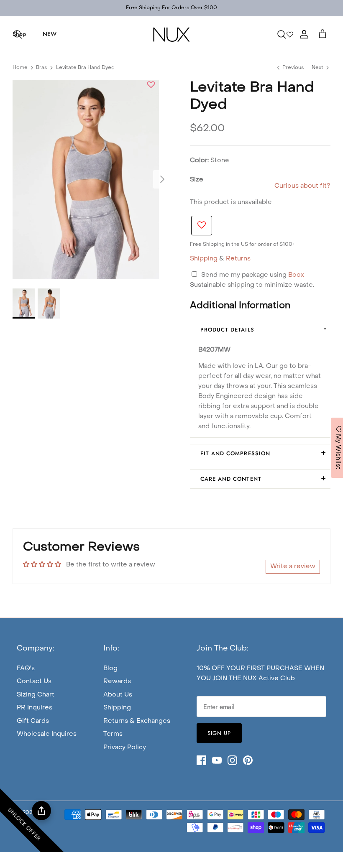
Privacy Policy (124, 747)
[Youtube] (217, 760)
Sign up (219, 733)
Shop (19, 34)
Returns (238, 259)
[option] (86, 179)
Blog (110, 668)
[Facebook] (201, 760)
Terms (113, 734)
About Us (117, 695)
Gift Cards (33, 721)
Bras (41, 67)
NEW (49, 34)
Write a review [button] (292, 566)
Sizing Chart (35, 695)
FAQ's (26, 668)
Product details (227, 330)
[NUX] (171, 34)
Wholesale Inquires (47, 734)
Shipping (204, 259)
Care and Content (230, 479)
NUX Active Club (269, 678)
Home (20, 67)
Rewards (117, 681)
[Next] (162, 179)
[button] (151, 86)
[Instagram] (232, 760)
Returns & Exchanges (136, 721)
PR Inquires (34, 708)
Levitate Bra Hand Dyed (85, 67)
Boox (296, 275)
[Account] (302, 34)
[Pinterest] (248, 760)
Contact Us (34, 681)
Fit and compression (235, 453)
